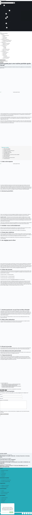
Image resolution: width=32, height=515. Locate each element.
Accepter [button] (11, 512)
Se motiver (6, 28)
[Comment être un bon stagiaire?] (5, 458)
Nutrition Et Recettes (6, 30)
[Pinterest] (2, 390)
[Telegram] (4, 390)
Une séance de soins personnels (9, 157)
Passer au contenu (3, 0)
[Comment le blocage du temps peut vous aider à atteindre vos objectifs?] (7, 460)
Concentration (5, 8)
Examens (4, 7)
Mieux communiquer (6, 22)
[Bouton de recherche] (14, 3)
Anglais (5, 19)
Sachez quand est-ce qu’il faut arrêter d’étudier (11, 154)
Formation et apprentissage (7, 12)
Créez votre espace (6, 148)
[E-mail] (6, 390)
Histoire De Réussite (7, 29)
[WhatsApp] (5, 390)
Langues (4, 18)
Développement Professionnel (6, 480)
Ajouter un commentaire (4, 400)
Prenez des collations (7, 151)
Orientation (3, 476)
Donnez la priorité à (6, 149)
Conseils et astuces (6, 24)
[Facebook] (0, 390)
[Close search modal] (0, 1)
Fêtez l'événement (6, 155)
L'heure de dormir (6, 158)
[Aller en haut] (1, 32)
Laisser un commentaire (4, 414)
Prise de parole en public (7, 21)
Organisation (3, 13)
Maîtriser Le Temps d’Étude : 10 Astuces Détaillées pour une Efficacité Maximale (14, 466)
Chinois (5, 20)
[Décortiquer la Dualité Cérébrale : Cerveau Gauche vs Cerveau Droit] (6, 454)
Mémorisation (5, 9)
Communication (3, 45)
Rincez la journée (6, 156)
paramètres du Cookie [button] (5, 512)
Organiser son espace (6, 15)
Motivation (4, 27)
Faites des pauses (6, 153)
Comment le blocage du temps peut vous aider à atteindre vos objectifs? (15, 462)
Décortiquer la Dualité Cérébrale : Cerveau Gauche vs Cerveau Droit (15, 456)
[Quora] (31, 513)
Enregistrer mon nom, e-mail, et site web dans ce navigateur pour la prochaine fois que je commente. (14, 412)
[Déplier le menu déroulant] (4, 5)
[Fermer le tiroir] (0, 4)
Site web (1, 398)
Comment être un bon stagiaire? (8, 459)
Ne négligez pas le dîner (7, 152)
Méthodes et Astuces (6, 6)
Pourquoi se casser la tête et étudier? (8, 387)
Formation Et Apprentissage (5, 481)
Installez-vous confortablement (8, 150)
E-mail (1, 396)
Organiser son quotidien (6, 14)
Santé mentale (5, 25)
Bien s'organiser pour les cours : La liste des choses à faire (11, 384)
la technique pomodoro (14, 279)
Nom (1, 394)
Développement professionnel (8, 11)
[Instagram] (27, 513)
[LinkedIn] (3, 390)
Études (2, 5)
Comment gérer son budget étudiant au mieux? (9, 385)
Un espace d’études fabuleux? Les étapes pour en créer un (11, 386)
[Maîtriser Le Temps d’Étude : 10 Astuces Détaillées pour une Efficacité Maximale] (5, 464)
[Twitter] (1, 390)
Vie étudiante (3, 23)
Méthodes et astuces (4, 470)
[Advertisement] (16, 80)
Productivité (5, 26)
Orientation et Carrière (5, 10)
